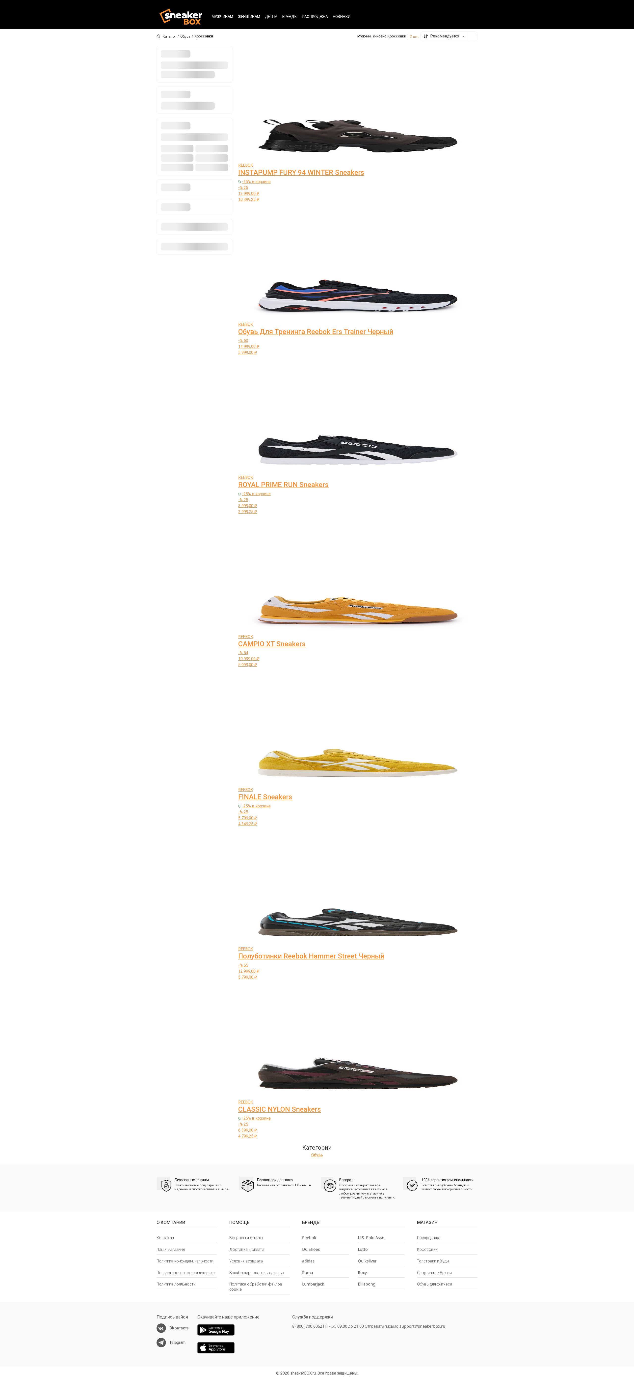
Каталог (169, 36)
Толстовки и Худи (433, 1261)
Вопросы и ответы (246, 1237)
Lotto (363, 1249)
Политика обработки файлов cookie (255, 1287)
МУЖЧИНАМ (222, 16)
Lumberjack (313, 1284)
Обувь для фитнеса (434, 1284)
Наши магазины (171, 1249)
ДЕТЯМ (271, 16)
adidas (308, 1261)
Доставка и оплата (246, 1249)
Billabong (366, 1284)
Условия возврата (246, 1261)
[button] (444, 36)
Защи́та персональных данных (256, 1272)
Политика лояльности (176, 1284)
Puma (307, 1272)
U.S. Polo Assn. (371, 1237)
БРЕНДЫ (289, 16)
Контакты (165, 1237)
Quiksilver (367, 1261)
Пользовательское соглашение (186, 1272)
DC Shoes (311, 1249)
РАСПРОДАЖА (315, 16)
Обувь (185, 36)
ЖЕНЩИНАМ (249, 16)
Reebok (309, 1237)
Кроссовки (427, 1249)
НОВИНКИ (341, 16)
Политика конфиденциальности (185, 1261)
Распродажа (428, 1237)
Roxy (362, 1272)
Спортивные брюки (434, 1272)
